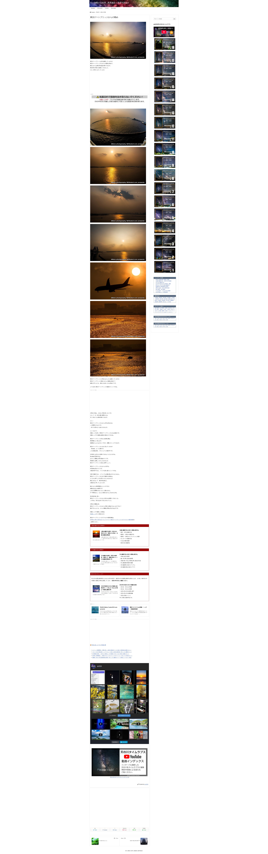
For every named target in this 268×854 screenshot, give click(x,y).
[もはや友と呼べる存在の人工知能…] (98, 677)
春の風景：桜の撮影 (160, 289)
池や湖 (169, 308)
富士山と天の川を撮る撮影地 (162, 285)
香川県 (167, 300)
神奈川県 (170, 299)
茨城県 (168, 297)
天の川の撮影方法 (160, 282)
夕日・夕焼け (167, 309)
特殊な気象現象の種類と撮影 (162, 279)
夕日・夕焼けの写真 (102, 12)
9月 (157, 319)
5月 (166, 318)
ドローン (170, 312)
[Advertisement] (119, 82)
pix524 (146, 784)
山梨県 (159, 300)
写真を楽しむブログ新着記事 (98, 645)
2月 (158, 318)
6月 (169, 318)
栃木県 (164, 297)
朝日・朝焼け (160, 309)
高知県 (156, 301)
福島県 (160, 297)
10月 (161, 319)
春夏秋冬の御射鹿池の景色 (162, 286)
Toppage (93, 12)
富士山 (165, 301)
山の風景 (162, 308)
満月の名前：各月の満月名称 (162, 288)
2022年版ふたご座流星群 (162, 292)
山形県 (156, 297)
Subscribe (124, 742)
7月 (172, 318)
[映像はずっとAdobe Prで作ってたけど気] (141, 706)
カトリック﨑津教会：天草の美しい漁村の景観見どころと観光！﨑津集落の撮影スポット (111, 650)
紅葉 (160, 310)
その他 (169, 301)
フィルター (164, 312)
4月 (164, 318)
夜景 (163, 310)
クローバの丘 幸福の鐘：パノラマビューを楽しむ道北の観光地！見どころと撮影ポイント (112, 652)
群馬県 (157, 299)
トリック (159, 312)
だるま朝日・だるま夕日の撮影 (163, 290)
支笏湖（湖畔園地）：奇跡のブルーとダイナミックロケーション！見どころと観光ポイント (112, 655)
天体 (166, 310)
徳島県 (160, 301)
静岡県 (163, 300)
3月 (161, 318)
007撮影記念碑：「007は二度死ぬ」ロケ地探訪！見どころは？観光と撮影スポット (110, 653)
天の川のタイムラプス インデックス (119, 777)
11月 (164, 319)
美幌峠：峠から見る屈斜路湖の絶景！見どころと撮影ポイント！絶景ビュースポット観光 (111, 657)
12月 (167, 319)
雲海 (166, 308)
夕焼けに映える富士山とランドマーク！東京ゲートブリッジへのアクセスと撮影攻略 (112, 519)
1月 (155, 318)
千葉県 (173, 297)
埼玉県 (161, 299)
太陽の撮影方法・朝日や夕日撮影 (163, 281)
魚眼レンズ (93, 514)
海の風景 (157, 308)
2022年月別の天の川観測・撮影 (163, 283)
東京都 (165, 299)
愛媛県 (172, 300)
